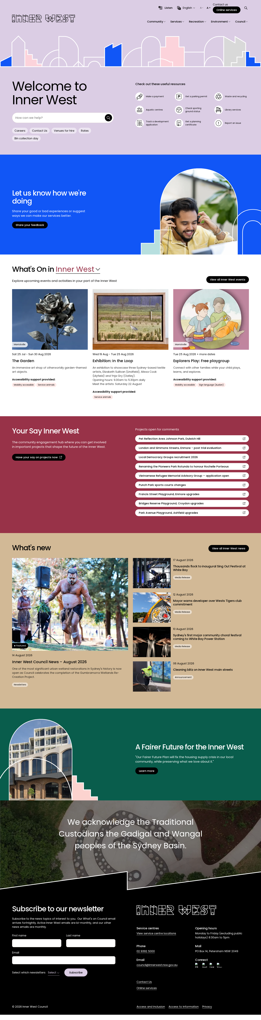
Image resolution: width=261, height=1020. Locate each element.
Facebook (197, 965)
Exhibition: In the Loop (113, 360)
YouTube (219, 965)
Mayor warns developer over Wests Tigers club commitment (207, 602)
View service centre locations (156, 933)
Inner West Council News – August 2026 (49, 662)
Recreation (196, 21)
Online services (147, 988)
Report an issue (233, 123)
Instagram (204, 965)
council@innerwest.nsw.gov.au (157, 965)
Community (155, 21)
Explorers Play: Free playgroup (201, 360)
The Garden (23, 360)
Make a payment (155, 96)
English (187, 8)
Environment (219, 21)
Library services (233, 109)
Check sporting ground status (193, 110)
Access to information (184, 1007)
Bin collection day (26, 138)
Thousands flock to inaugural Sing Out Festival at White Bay (209, 568)
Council (240, 21)
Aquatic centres (154, 109)
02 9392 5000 (146, 951)
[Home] (43, 19)
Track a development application (157, 123)
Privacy (207, 1007)
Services (176, 21)
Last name (73, 935)
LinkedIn (212, 965)
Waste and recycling (236, 96)
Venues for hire (64, 131)
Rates (85, 131)
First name (19, 935)
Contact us (220, 4)
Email (15, 952)
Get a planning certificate (193, 123)
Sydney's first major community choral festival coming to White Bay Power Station (207, 637)
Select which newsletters (28, 972)
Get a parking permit (196, 96)
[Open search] (246, 8)
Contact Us (39, 131)
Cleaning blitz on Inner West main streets (203, 670)
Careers (19, 131)
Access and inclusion (151, 1007)
